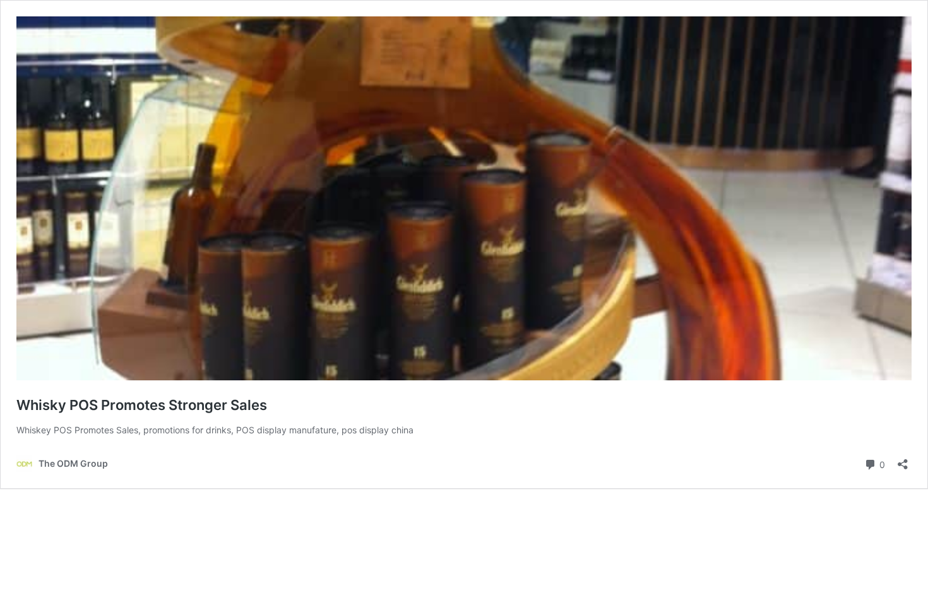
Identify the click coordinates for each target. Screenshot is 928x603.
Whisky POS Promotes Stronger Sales (141, 405)
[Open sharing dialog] (903, 460)
